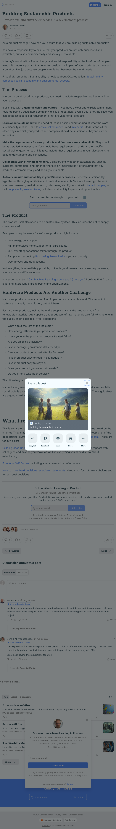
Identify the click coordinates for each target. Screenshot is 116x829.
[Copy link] (32, 438)
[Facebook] (45, 438)
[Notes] (71, 438)
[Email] (58, 438)
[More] (83, 438)
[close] (87, 382)
